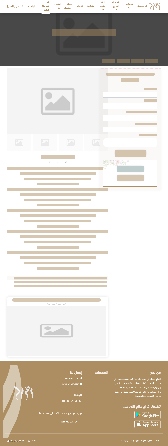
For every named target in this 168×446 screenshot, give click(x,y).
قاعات (129, 4)
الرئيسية (142, 6)
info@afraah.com (71, 384)
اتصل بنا (57, 6)
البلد (32, 6)
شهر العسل (68, 6)
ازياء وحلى (102, 4)
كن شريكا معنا (68, 422)
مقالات (90, 6)
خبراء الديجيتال (14, 441)
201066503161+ (72, 379)
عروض (79, 6)
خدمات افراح (115, 4)
